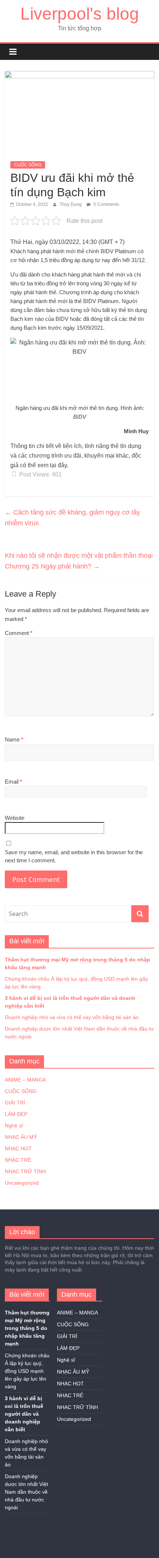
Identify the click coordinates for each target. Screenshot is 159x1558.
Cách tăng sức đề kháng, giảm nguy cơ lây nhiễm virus (72, 518)
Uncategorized (22, 1183)
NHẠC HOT (18, 1148)
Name (14, 739)
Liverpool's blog (79, 13)
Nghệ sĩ (14, 1125)
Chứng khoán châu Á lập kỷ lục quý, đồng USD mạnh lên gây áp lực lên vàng (27, 1370)
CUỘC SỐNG (27, 164)
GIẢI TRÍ (15, 1103)
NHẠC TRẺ (18, 1160)
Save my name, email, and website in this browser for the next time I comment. (74, 856)
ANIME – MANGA (25, 1080)
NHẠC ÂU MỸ (21, 1137)
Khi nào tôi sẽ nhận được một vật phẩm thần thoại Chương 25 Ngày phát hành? (79, 561)
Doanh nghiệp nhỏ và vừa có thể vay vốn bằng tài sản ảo (72, 1017)
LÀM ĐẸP (16, 1114)
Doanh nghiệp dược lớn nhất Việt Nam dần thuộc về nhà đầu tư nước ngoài (26, 1491)
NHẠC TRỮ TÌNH (25, 1171)
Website (14, 818)
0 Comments (105, 204)
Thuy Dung (71, 204)
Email (13, 781)
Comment (19, 633)
